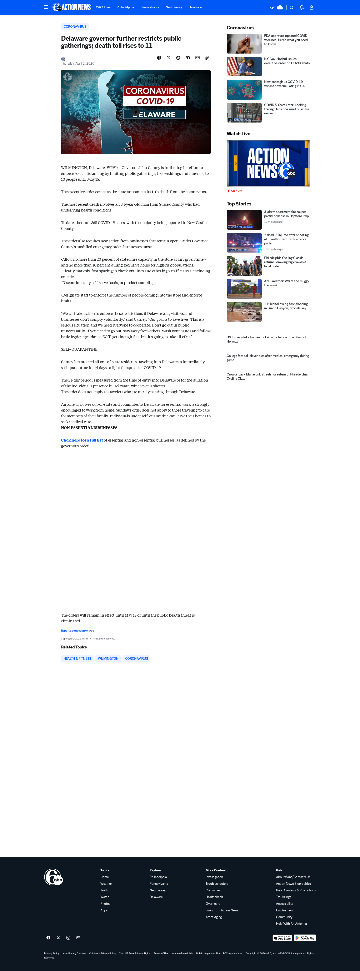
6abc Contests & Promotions (296, 890)
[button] (46, 7)
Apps (104, 910)
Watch (104, 897)
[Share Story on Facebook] (159, 57)
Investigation (214, 877)
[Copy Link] (207, 57)
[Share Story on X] (168, 57)
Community (284, 917)
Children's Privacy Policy (102, 953)
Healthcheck (214, 897)
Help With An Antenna (291, 923)
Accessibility (284, 903)
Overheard (213, 903)
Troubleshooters (217, 883)
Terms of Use (161, 953)
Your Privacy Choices (74, 953)
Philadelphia (125, 7)
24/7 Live (103, 7)
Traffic (104, 890)
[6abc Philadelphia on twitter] (58, 938)
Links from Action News (222, 910)
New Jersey (174, 7)
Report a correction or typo (77, 631)
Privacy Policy (51, 953)
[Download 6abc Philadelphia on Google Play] (305, 938)
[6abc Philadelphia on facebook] (48, 938)
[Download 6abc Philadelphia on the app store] (282, 938)
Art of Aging (214, 917)
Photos (105, 903)
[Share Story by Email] (197, 57)
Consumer (213, 890)
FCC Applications (232, 953)
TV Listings (283, 897)
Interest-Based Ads (182, 953)
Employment (285, 910)
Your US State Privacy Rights (135, 953)
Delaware (195, 7)
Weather (106, 883)
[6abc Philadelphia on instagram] (68, 938)
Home (104, 877)
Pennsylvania (149, 7)
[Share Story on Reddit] (178, 57)
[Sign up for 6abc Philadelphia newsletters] (78, 938)
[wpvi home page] (53, 877)
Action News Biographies (293, 883)
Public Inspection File (208, 953)
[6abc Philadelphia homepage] (72, 7)
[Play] (268, 163)
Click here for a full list (82, 440)
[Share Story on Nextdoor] (187, 57)
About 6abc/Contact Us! (293, 877)
